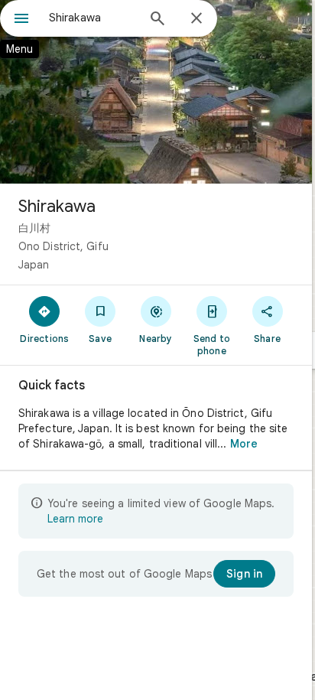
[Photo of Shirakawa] (156, 92)
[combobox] (92, 17)
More (244, 444)
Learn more (75, 519)
